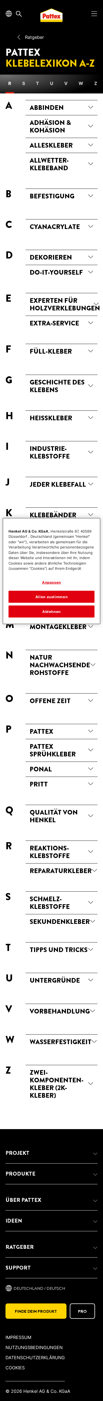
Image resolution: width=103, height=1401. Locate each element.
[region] (51, 571)
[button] (51, 1153)
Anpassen (51, 582)
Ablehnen (51, 611)
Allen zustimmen (51, 597)
